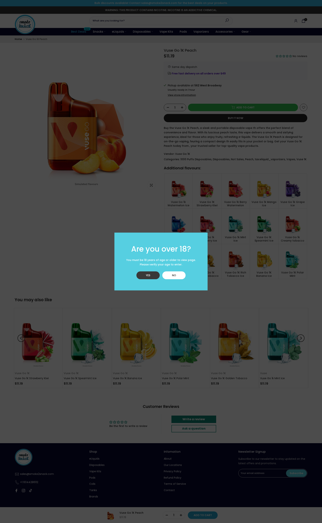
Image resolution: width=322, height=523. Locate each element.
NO (174, 275)
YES (148, 275)
